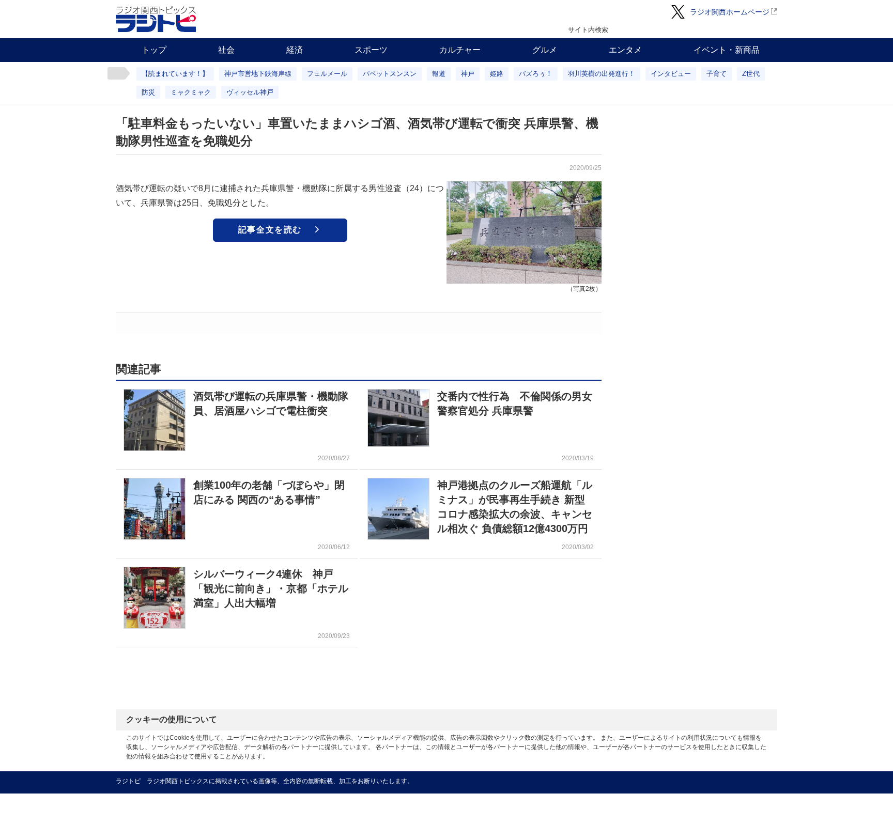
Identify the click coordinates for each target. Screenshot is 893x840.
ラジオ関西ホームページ (729, 11)
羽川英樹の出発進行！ (601, 73)
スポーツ (371, 49)
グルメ (544, 49)
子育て (716, 73)
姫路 (496, 73)
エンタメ (625, 49)
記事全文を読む (270, 229)
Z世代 (751, 73)
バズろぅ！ (535, 73)
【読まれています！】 (175, 73)
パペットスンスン (390, 73)
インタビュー (671, 73)
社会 (226, 49)
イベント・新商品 (727, 49)
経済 (294, 49)
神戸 (467, 73)
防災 (148, 92)
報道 (438, 73)
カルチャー (460, 49)
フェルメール (327, 73)
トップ (154, 49)
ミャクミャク (191, 92)
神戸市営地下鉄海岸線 (257, 73)
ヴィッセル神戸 (249, 92)
